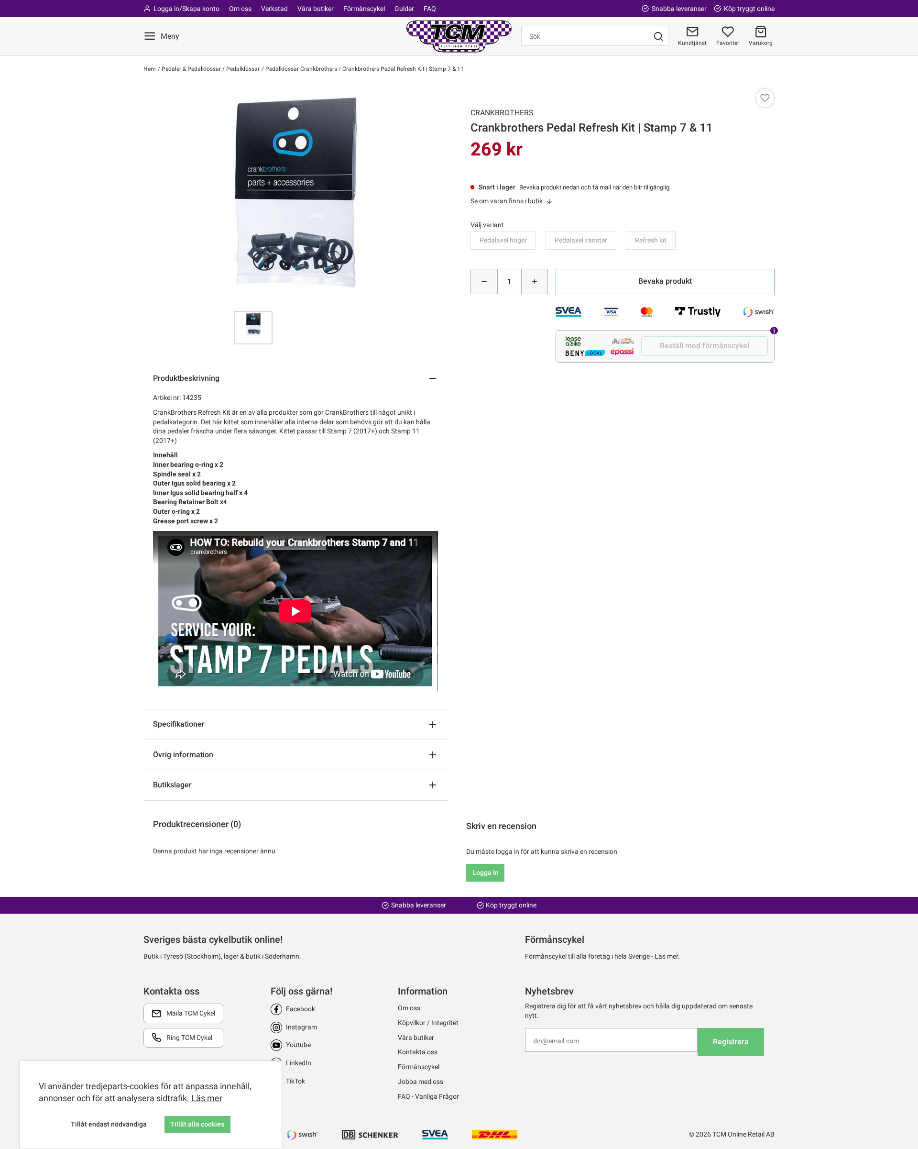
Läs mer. (667, 956)
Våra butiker (315, 8)
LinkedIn (298, 1063)
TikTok (295, 1081)
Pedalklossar (242, 69)
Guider (404, 8)
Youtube (298, 1045)
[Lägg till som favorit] (765, 98)
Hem (149, 69)
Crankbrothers (502, 112)
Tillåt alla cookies (197, 1124)
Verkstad (274, 8)
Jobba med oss (420, 1081)
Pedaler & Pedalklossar (190, 69)
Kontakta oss (417, 1052)
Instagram (301, 1027)
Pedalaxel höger (503, 240)
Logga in (485, 872)
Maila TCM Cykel (190, 1013)
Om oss (240, 8)
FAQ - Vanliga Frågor (428, 1096)
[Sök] (658, 36)
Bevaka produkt (665, 281)
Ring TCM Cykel (189, 1037)
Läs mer (206, 1098)
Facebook (300, 1009)
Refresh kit (651, 240)
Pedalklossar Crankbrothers (300, 69)
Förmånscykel (364, 8)
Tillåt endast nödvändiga (109, 1124)
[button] (761, 36)
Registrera (731, 1041)
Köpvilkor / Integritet (428, 1023)
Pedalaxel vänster (581, 240)
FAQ (430, 8)
